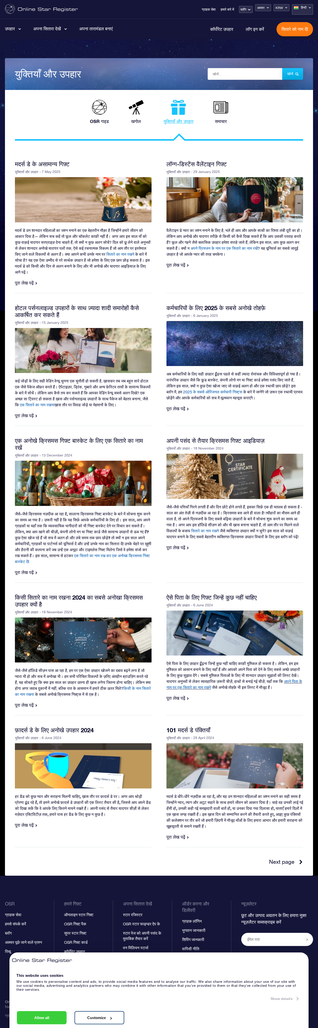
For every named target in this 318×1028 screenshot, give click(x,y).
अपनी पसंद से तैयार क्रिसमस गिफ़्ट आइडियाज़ (215, 440)
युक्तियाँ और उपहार (26, 172)
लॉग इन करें (255, 29)
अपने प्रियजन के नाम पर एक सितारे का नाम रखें (224, 248)
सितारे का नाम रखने (205, 531)
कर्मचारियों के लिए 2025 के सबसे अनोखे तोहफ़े (216, 307)
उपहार (10, 28)
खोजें (290, 74)
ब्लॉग (243, 9)
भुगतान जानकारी (193, 930)
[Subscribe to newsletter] (307, 940)
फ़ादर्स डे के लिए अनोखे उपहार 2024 (54, 730)
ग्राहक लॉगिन (192, 921)
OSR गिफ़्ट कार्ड (76, 942)
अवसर (261, 8)
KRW (279, 8)
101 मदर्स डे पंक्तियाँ (188, 730)
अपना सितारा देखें (47, 28)
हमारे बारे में (227, 9)
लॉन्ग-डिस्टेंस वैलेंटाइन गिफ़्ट (196, 164)
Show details (282, 999)
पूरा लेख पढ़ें (24, 283)
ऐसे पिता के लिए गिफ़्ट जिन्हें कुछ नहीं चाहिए (211, 597)
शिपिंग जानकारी (193, 939)
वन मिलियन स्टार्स (135, 948)
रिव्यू (8, 951)
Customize (96, 1018)
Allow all (41, 1018)
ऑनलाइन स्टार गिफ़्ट (78, 914)
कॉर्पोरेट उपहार (221, 29)
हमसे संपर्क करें (15, 924)
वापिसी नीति (190, 948)
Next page (281, 862)
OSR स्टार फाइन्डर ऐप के (141, 924)
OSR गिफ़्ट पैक (75, 924)
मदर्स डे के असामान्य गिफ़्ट (42, 164)
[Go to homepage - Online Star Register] (41, 9)
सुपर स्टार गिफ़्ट (75, 933)
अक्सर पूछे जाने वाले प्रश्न (23, 942)
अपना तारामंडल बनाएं (96, 28)
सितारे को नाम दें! (294, 29)
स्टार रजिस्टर (132, 914)
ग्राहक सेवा (209, 9)
